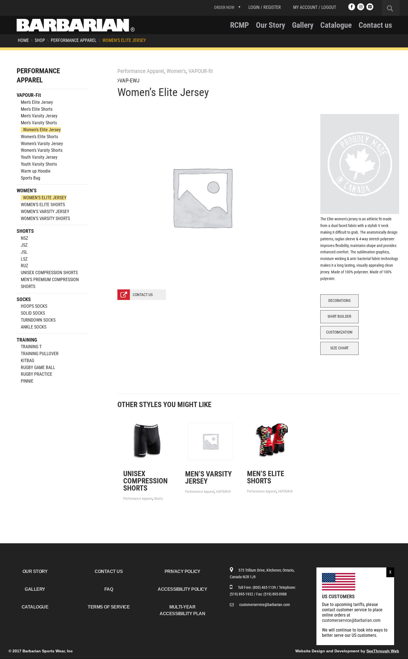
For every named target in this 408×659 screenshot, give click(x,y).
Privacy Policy (182, 571)
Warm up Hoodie (36, 171)
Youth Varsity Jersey (39, 157)
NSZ (24, 238)
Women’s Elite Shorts (39, 136)
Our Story (270, 26)
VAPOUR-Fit (29, 95)
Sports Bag (30, 178)
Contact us (375, 26)
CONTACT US (143, 294)
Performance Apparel (74, 40)
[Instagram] (360, 6)
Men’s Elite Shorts (36, 109)
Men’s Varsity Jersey (39, 115)
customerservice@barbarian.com (264, 604)
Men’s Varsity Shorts (39, 122)
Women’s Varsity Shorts (41, 150)
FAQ (108, 589)
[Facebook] (351, 6)
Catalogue (336, 26)
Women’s (27, 190)
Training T (31, 346)
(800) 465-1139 (265, 587)
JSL (24, 252)
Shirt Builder (339, 316)
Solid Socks (33, 313)
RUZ (24, 265)
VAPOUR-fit (200, 71)
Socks (24, 299)
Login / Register (264, 7)
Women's (176, 71)
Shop (40, 40)
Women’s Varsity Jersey (42, 143)
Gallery (302, 26)
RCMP (239, 26)
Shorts (158, 499)
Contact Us (109, 571)
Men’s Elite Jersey (37, 102)
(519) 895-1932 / (243, 594)
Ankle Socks (33, 327)
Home (23, 40)
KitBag (27, 360)
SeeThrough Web (382, 651)
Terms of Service (109, 607)
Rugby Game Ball (38, 367)
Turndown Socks (38, 320)
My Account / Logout (314, 7)
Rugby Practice (36, 374)
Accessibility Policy (182, 589)
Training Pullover (40, 353)
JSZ (24, 245)
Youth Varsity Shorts (39, 164)
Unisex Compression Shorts (49, 272)
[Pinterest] (369, 6)
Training (27, 340)
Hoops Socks (34, 306)
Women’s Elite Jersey (42, 129)
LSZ (24, 259)
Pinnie (27, 381)
